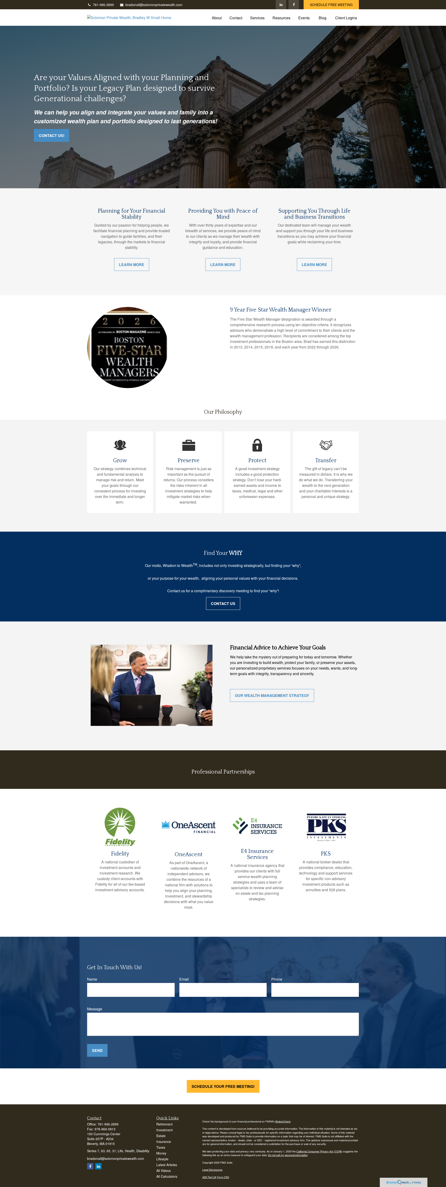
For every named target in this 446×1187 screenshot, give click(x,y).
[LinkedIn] (281, 4)
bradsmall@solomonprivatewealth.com (153, 4)
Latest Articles (166, 1164)
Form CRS (223, 1177)
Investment (164, 1130)
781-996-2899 (103, 4)
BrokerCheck (283, 1121)
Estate (161, 1135)
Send (97, 1050)
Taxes (160, 1147)
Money (161, 1153)
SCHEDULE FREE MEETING (331, 4)
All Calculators (166, 1176)
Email (184, 979)
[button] (216, 17)
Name (92, 979)
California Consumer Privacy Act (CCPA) (319, 1151)
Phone (276, 979)
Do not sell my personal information (288, 1155)
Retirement (164, 1124)
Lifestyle (162, 1159)
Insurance (163, 1141)
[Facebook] (294, 4)
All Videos (163, 1170)
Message (94, 1008)
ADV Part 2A (209, 1177)
